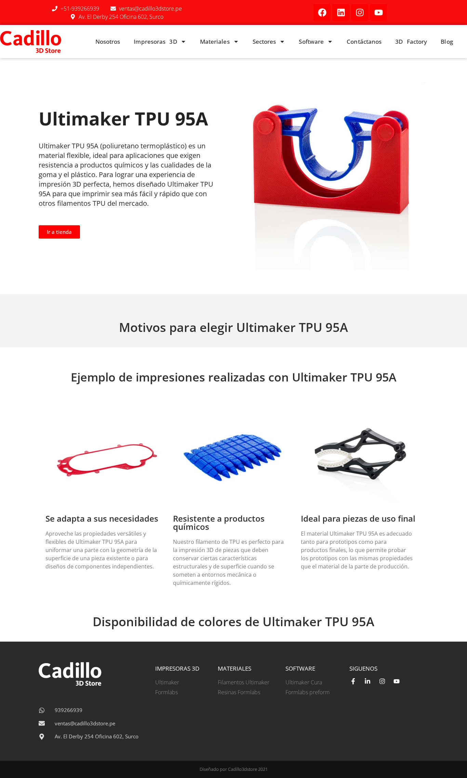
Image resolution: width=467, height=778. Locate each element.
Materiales (215, 41)
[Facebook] (322, 12)
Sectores (264, 41)
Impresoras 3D (155, 41)
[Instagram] (359, 12)
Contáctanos (364, 41)
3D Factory (411, 41)
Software (311, 41)
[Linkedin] (340, 12)
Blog (447, 41)
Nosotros (107, 41)
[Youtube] (378, 12)
